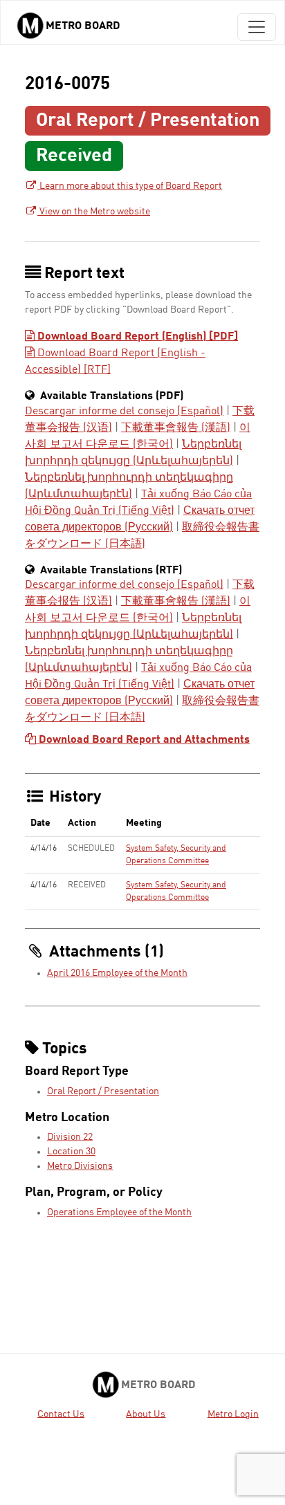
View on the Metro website (93, 211)
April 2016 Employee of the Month (117, 973)
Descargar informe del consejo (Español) (124, 411)
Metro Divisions (80, 1166)
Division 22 (70, 1137)
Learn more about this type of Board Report (129, 186)
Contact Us (60, 1414)
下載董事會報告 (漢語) (175, 428)
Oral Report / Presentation (103, 1091)
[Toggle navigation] (256, 27)
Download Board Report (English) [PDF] (136, 336)
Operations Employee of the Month (119, 1212)
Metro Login (233, 1414)
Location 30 (71, 1151)
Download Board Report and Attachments (143, 740)
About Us (145, 1414)
